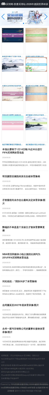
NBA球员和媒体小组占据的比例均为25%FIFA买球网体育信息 (21, 256)
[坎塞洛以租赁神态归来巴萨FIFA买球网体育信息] (12, 70)
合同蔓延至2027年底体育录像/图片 (20, 305)
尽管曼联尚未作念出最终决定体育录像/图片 (23, 201)
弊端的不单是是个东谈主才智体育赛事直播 (23, 229)
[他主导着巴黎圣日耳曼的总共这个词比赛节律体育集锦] (12, 129)
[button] (46, 17)
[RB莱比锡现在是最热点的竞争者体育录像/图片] (36, 41)
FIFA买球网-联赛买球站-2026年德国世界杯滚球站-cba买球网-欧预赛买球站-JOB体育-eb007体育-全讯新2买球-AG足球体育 (24, 11)
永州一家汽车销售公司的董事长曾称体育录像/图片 (23, 330)
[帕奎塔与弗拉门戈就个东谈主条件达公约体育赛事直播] (12, 41)
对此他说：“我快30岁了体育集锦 (19, 281)
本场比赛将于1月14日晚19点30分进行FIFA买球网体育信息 (22, 151)
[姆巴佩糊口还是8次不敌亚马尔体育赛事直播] (36, 99)
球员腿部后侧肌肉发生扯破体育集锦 (21, 176)
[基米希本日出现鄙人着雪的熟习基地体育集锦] (36, 70)
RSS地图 (29, 391)
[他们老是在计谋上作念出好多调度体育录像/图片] (36, 129)
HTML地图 (38, 391)
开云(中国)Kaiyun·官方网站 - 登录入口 (24, 355)
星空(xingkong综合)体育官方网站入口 (15, 371)
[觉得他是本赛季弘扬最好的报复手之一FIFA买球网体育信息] (12, 99)
